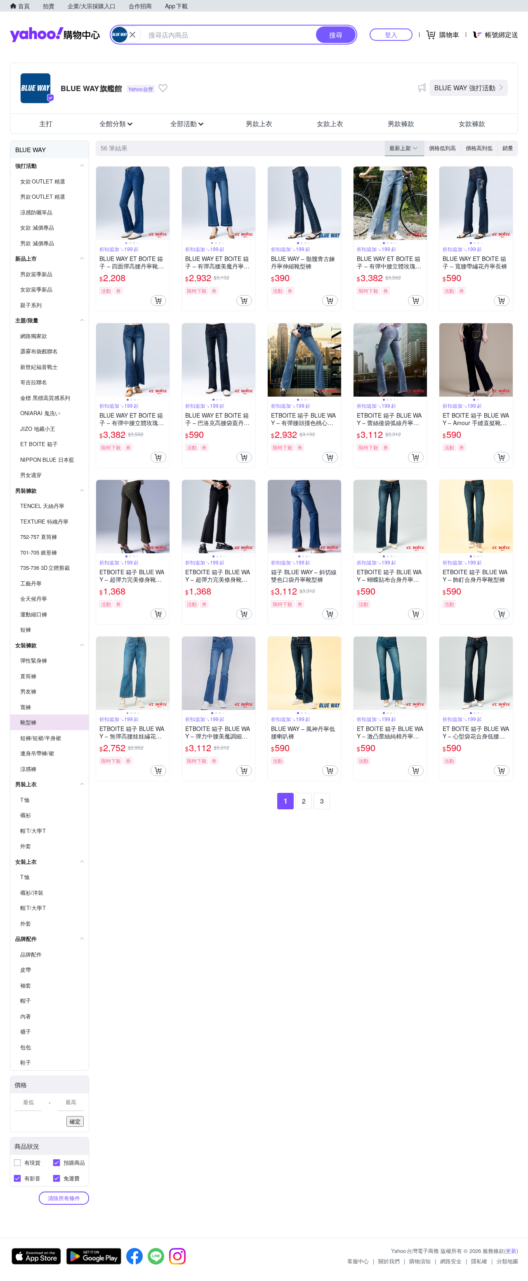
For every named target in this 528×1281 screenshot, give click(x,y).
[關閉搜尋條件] (132, 35)
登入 (391, 34)
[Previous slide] (101, 203)
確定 (75, 1121)
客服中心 (358, 1261)
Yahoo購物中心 (55, 35)
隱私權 (479, 1261)
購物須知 (420, 1261)
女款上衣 (330, 123)
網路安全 (451, 1261)
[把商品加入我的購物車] (158, 300)
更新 (511, 1251)
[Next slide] (164, 203)
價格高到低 (479, 148)
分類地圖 (507, 1261)
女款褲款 (472, 123)
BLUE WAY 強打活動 (464, 87)
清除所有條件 (64, 1198)
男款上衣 (259, 123)
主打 (45, 123)
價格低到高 (442, 148)
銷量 (507, 148)
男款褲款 (401, 123)
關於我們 (389, 1261)
